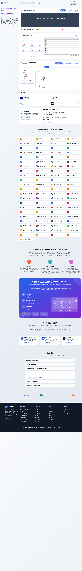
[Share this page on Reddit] (7, 13)
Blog (64, 2)
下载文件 (76, 63)
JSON (23, 66)
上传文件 (69, 10)
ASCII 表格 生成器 (23, 415)
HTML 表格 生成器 (23, 419)
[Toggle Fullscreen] (78, 35)
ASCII (71, 66)
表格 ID (26, 84)
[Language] (74, 1)
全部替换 (32, 56)
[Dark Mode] (70, 1)
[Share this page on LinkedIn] (11, 13)
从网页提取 (76, 10)
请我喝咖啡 (73, 4)
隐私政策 (51, 419)
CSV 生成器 (22, 411)
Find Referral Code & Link (69, 409)
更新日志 (51, 413)
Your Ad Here (66, 413)
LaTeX (42, 66)
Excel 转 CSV (37, 413)
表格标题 (24, 80)
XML (62, 66)
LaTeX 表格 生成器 (47, 2)
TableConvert (28, 427)
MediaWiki (77, 66)
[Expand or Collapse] (77, 35)
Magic (32, 66)
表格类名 (31, 80)
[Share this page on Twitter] (4, 13)
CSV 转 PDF (37, 421)
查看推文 (68, 342)
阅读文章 (26, 342)
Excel (28, 66)
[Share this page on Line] (13, 13)
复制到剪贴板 (68, 63)
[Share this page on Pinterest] (9, 13)
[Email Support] (9, 419)
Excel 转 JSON (37, 409)
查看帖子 (47, 342)
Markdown (57, 66)
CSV (51, 66)
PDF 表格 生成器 (23, 421)
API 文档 (59, 2)
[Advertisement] (9, 35)
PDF (66, 66)
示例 (64, 10)
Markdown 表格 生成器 (24, 409)
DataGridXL (77, 55)
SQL (37, 66)
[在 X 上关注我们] (6, 419)
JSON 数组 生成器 (23, 417)
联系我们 (51, 417)
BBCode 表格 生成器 (24, 413)
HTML (47, 66)
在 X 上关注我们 (33, 63)
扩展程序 (53, 2)
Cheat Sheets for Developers (70, 411)
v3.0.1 (13, 2)
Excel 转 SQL (37, 411)
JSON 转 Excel (37, 415)
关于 (50, 415)
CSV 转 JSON (37, 419)
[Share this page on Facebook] (2, 13)
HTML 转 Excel (37, 417)
